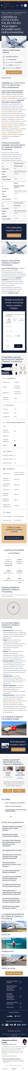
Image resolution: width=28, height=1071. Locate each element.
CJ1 (2, 123)
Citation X (16, 125)
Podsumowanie (6, 78)
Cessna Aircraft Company (9, 111)
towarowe (15, 702)
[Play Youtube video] (14, 728)
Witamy (3, 12)
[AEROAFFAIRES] (1, 5)
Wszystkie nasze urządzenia (14, 973)
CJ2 (5, 123)
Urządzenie (9, 12)
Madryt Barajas (19, 165)
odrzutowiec (15, 115)
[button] (14, 72)
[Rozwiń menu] (25, 5)
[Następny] (5, 256)
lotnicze (5, 702)
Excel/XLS (21, 123)
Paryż (16, 183)
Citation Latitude (6, 125)
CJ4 (11, 123)
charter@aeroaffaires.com (15, 1036)
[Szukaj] (21, 5)
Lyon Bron (18, 205)
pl (17, 5)
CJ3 (8, 123)
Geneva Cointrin (19, 163)
